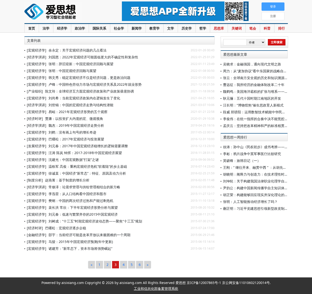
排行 (281, 28)
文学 (170, 28)
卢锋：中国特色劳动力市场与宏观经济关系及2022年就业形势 (95, 84)
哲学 (202, 28)
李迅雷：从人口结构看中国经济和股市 (78, 193)
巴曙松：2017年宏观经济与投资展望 (76, 139)
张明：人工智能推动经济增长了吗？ (250, 201)
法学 (46, 28)
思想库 (219, 28)
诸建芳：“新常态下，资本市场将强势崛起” (80, 248)
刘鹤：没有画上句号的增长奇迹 (72, 132)
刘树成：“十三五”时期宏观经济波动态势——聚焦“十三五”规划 (95, 221)
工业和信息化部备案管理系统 (156, 288)
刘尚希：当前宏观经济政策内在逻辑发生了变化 (84, 98)
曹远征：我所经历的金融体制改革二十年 (253, 84)
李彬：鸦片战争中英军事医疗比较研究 (252, 153)
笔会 (252, 28)
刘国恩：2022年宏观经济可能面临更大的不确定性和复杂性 (93, 57)
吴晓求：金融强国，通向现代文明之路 (252, 64)
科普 (267, 28)
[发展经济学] (36, 146)
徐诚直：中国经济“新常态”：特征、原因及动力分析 (87, 173)
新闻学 (137, 28)
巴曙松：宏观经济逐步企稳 (65, 228)
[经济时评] (35, 118)
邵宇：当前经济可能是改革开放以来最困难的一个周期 (89, 234)
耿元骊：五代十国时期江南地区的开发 (252, 98)
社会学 (119, 28)
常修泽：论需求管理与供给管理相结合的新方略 (84, 187)
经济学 (62, 28)
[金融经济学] (36, 234)
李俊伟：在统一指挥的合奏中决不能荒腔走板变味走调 (264, 118)
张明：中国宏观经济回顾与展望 (72, 70)
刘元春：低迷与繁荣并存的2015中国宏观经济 (83, 214)
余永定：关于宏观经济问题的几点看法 (78, 50)
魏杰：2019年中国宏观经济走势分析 (76, 125)
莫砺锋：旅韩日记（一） (242, 160)
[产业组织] (35, 91)
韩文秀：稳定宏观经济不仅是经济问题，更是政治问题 (89, 77)
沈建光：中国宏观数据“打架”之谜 (74, 159)
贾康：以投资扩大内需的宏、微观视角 (74, 118)
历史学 (187, 28)
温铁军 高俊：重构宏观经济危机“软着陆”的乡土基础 (88, 166)
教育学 (154, 28)
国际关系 (99, 28)
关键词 (237, 28)
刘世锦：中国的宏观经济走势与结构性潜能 (81, 105)
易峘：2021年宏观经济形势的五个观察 (78, 111)
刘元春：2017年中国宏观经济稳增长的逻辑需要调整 (88, 146)
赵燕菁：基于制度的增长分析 (67, 180)
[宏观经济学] (36, 50)
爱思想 (63, 12)
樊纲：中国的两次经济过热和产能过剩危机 (81, 200)
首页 (31, 28)
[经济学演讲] (36, 57)
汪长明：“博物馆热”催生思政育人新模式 (253, 105)
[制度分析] (35, 180)
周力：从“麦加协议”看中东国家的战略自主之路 (258, 71)
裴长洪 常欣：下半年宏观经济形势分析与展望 (83, 207)
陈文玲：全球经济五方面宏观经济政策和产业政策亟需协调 (89, 91)
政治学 (80, 28)
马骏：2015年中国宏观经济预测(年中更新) (81, 241)
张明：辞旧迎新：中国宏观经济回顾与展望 (81, 64)
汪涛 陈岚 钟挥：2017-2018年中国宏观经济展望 (85, 152)
